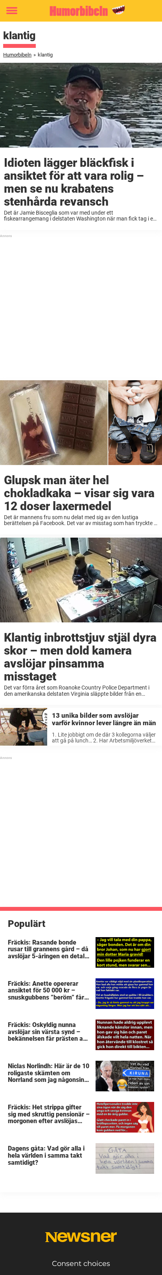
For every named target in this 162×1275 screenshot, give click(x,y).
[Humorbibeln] (80, 11)
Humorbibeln (17, 55)
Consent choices (81, 1263)
